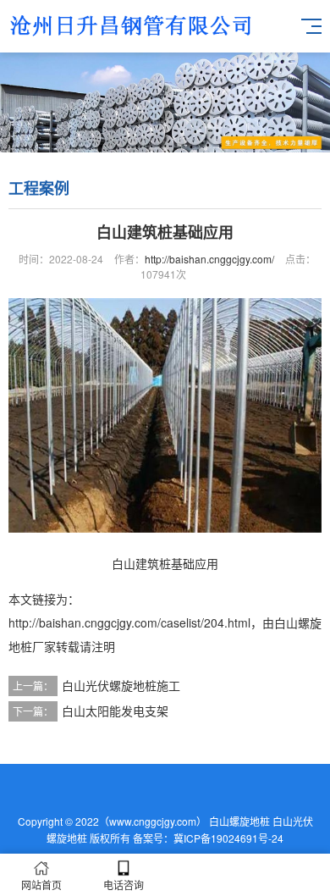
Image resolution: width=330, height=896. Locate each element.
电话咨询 (123, 884)
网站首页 (41, 884)
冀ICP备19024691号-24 (228, 838)
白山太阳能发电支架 (115, 710)
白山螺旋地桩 (239, 821)
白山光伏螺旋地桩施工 (121, 685)
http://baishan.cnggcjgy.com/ (209, 259)
